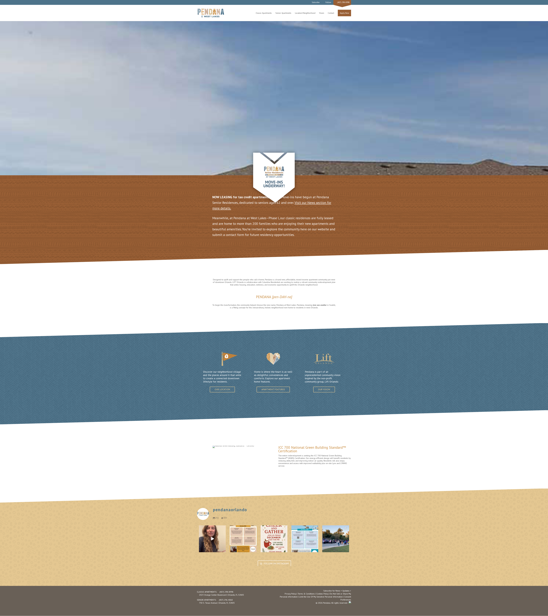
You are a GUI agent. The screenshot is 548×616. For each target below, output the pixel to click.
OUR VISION (324, 389)
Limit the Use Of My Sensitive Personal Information (321, 596)
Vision (321, 13)
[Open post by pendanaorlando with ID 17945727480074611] (274, 538)
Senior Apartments (283, 13)
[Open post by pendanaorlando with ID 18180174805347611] (304, 538)
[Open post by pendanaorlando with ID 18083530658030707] (243, 538)
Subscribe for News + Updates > (337, 590)
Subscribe (316, 2)
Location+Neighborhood (305, 13)
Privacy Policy (290, 593)
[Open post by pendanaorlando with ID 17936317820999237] (212, 538)
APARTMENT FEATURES (273, 389)
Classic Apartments (264, 13)
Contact (331, 13)
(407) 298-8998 (343, 2)
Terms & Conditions (306, 593)
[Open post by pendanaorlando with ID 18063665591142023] (335, 538)
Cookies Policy (322, 593)
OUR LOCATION (222, 389)
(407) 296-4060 (225, 600)
